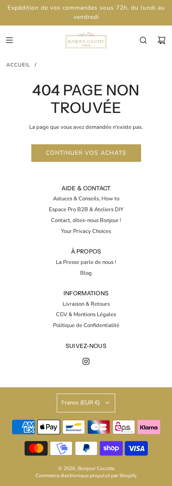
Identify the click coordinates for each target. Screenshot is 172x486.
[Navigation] (9, 40)
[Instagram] (86, 361)
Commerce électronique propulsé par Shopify (86, 475)
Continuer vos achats (86, 153)
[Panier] (161, 40)
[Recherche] (143, 40)
